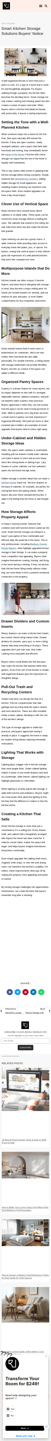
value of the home (14, 154)
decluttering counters (26, 179)
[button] (40, 6)
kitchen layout (8, 482)
